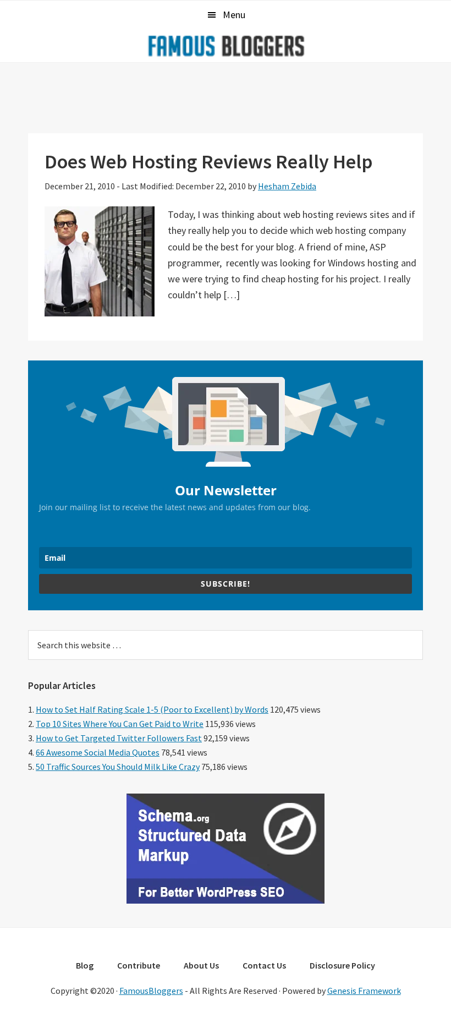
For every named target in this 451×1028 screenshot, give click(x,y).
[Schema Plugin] (225, 900)
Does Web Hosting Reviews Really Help (209, 161)
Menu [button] (234, 14)
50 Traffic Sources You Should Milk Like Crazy (118, 766)
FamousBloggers (151, 990)
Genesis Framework (364, 990)
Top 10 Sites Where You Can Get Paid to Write (120, 723)
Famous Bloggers (225, 45)
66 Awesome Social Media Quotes (98, 752)
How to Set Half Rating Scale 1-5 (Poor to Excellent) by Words (152, 709)
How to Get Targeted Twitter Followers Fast (119, 737)
